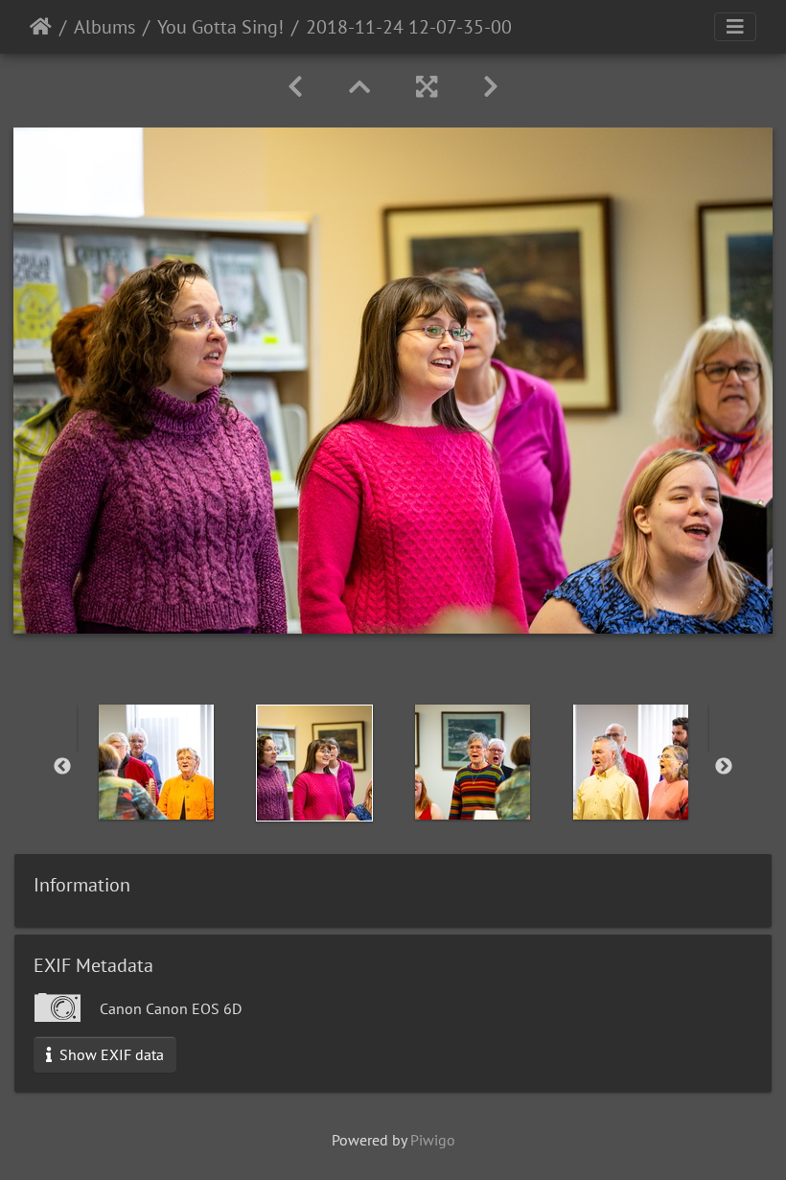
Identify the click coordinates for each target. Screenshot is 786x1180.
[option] (156, 762)
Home (41, 26)
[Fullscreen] (426, 87)
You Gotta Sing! (220, 26)
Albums (104, 26)
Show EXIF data (110, 1054)
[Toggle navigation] (735, 26)
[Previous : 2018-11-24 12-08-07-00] (295, 87)
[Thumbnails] (359, 87)
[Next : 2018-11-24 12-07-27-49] (490, 87)
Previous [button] (62, 766)
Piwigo (432, 1139)
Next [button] (723, 766)
